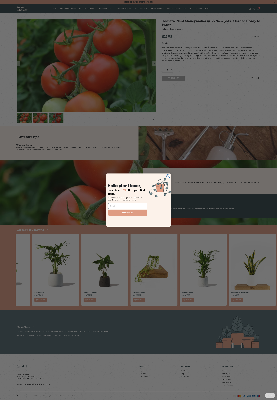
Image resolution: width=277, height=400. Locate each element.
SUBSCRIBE (127, 213)
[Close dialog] (168, 176)
